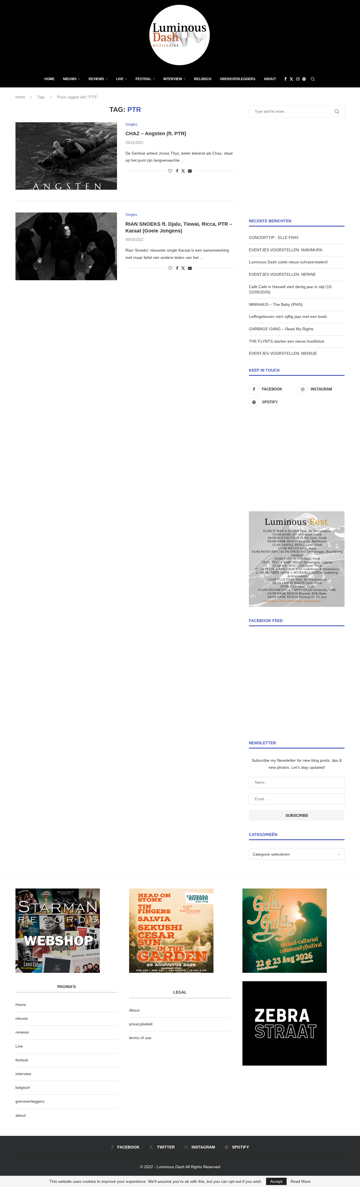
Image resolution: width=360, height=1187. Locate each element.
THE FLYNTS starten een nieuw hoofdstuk (286, 341)
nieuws (69, 79)
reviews (22, 1032)
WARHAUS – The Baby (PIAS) (276, 304)
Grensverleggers (237, 79)
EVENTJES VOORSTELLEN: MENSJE (283, 353)
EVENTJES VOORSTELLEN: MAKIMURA (285, 250)
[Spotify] (304, 79)
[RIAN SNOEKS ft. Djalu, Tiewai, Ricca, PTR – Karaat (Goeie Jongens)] (66, 246)
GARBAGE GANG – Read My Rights (281, 329)
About (270, 79)
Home (49, 79)
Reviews (96, 79)
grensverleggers (29, 1101)
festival (21, 1060)
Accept (276, 1181)
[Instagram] (298, 79)
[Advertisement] (297, 167)
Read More (300, 1181)
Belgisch (203, 79)
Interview (172, 79)
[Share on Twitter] (183, 170)
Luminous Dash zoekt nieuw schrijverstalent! (288, 262)
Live (119, 79)
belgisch (22, 1087)
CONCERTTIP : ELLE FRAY (274, 237)
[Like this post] (170, 171)
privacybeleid (140, 1024)
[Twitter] (291, 79)
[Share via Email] (190, 171)
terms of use (140, 1037)
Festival (143, 79)
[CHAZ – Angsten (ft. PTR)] (66, 156)
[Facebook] (285, 79)
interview (23, 1073)
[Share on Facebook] (177, 171)
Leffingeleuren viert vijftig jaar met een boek (288, 316)
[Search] (313, 79)
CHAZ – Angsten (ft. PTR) (155, 133)
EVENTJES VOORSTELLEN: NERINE (282, 274)
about (20, 1115)
